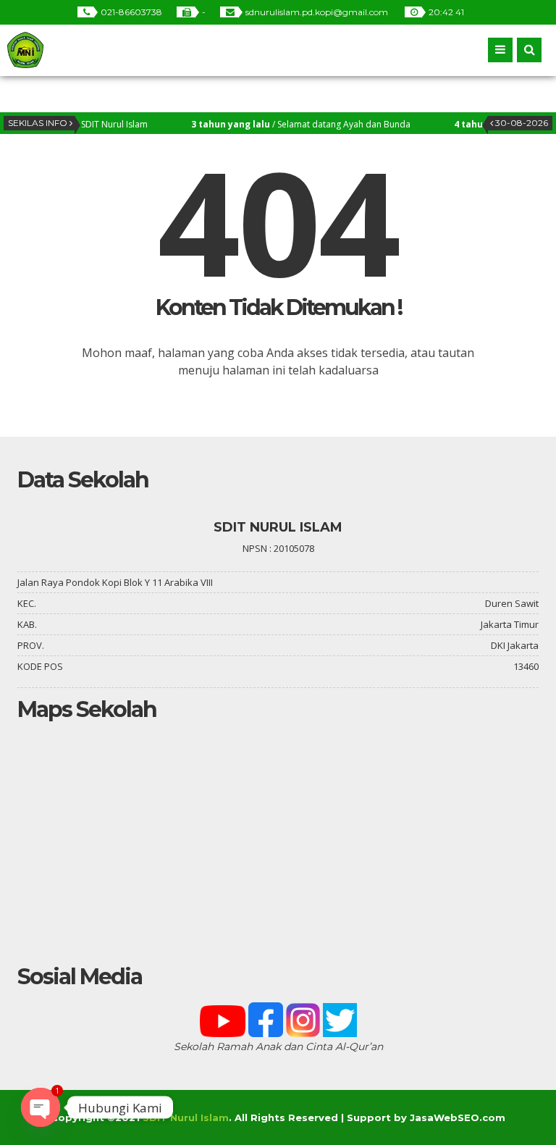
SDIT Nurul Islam (186, 1117)
